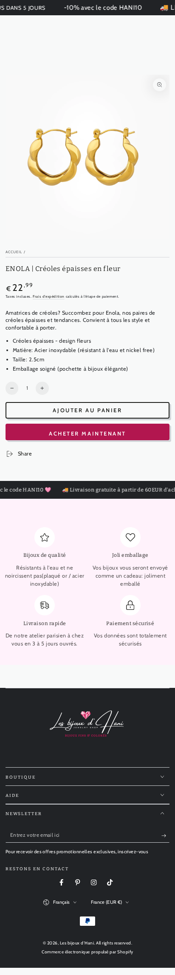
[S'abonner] (165, 835)
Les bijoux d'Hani (77, 943)
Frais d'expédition (49, 296)
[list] (88, 590)
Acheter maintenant (87, 433)
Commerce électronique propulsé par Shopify (87, 952)
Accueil (14, 252)
